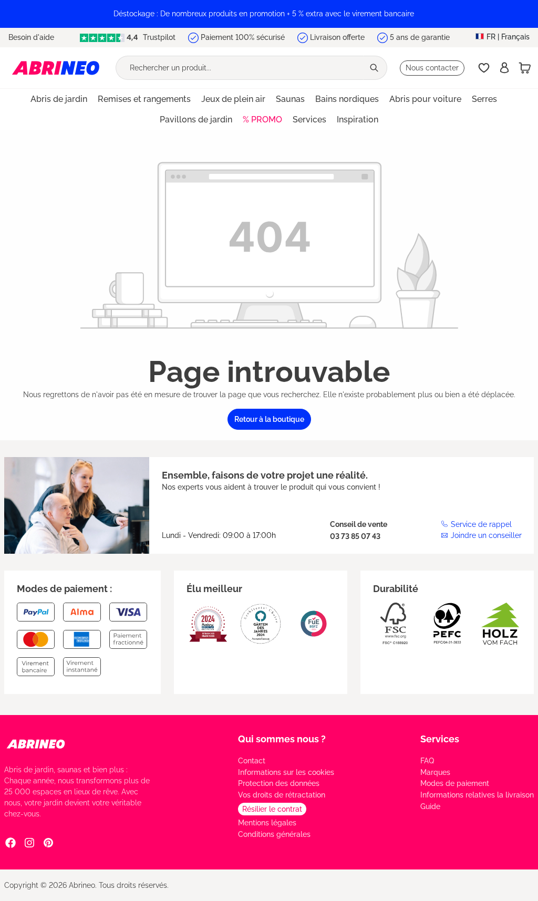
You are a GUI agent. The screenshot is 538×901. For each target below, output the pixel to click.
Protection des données (278, 783)
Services (439, 738)
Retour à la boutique (269, 419)
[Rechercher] (375, 68)
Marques (435, 772)
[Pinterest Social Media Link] (48, 842)
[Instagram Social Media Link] (29, 842)
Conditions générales (274, 834)
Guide (430, 806)
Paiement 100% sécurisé (243, 37)
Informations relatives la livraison (477, 795)
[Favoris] (484, 68)
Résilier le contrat (272, 809)
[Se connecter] (504, 68)
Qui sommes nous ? (282, 738)
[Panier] (525, 68)
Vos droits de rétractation (281, 795)
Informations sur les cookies (286, 772)
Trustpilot (158, 37)
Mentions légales (267, 823)
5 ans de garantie (420, 37)
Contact (251, 761)
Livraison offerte (337, 37)
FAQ (427, 761)
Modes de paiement (454, 783)
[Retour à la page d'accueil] (55, 67)
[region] (269, 14)
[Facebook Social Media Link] (10, 842)
